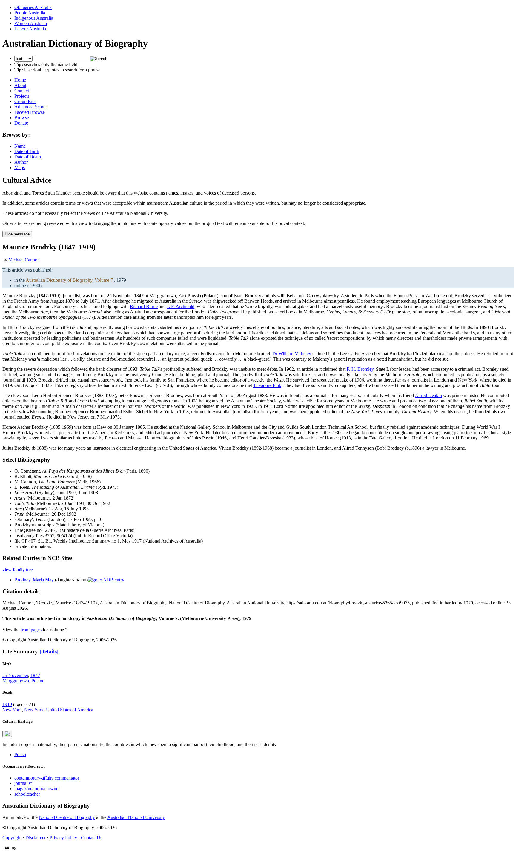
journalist (23, 783)
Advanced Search (31, 106)
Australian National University (136, 817)
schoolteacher (27, 794)
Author (21, 162)
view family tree (17, 569)
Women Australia (30, 23)
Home (20, 79)
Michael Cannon (24, 259)
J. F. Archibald (180, 306)
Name (20, 145)
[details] (49, 651)
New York (12, 709)
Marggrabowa (15, 680)
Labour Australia (30, 28)
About (20, 85)
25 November (15, 675)
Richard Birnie (144, 306)
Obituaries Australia (33, 7)
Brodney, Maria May (34, 579)
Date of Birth (26, 151)
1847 (35, 675)
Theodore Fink (267, 385)
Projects (21, 96)
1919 (7, 704)
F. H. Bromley (360, 369)
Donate (21, 122)
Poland (37, 680)
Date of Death (27, 156)
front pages (31, 629)
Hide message (17, 234)
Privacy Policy (63, 837)
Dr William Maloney (291, 353)
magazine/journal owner (37, 788)
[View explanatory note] (7, 734)
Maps (19, 167)
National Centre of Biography (67, 817)
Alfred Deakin (428, 395)
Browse (21, 117)
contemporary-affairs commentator (46, 777)
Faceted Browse (29, 112)
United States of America (69, 709)
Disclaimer (35, 837)
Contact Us (91, 837)
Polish (20, 754)
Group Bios (25, 101)
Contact (21, 90)
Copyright (12, 837)
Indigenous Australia (33, 18)
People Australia (29, 12)
